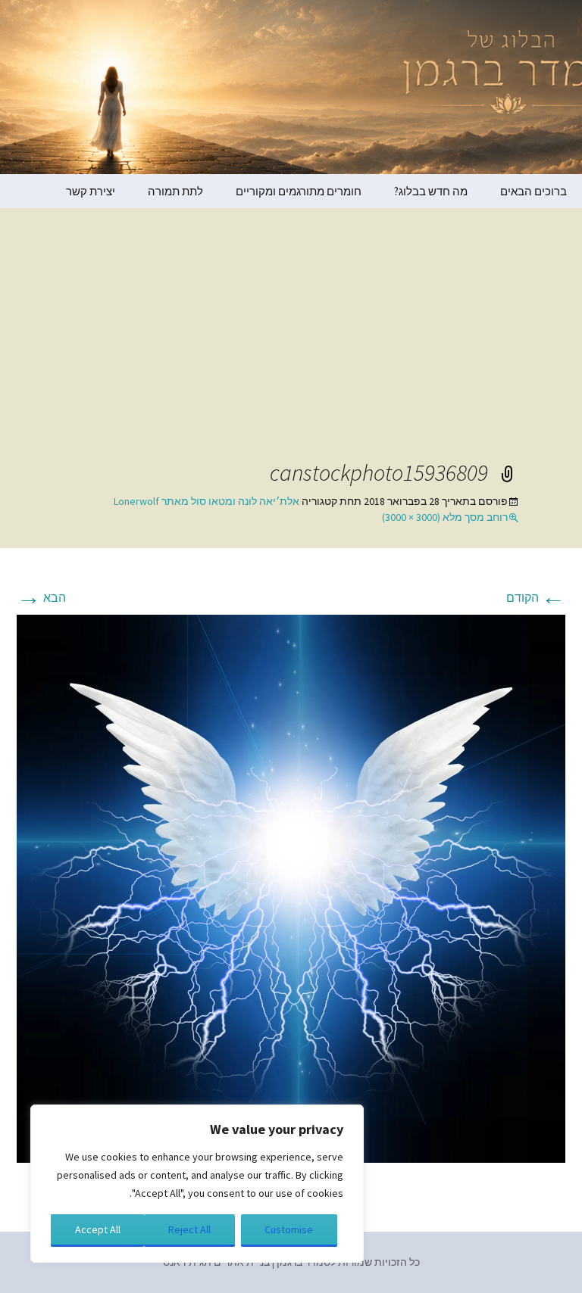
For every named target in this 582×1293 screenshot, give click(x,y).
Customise (288, 1229)
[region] (197, 1184)
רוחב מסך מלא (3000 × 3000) (445, 517)
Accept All (97, 1229)
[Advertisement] (291, 344)
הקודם (535, 597)
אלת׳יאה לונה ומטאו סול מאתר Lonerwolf (206, 501)
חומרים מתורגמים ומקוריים (298, 191)
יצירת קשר (90, 191)
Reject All (189, 1229)
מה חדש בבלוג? (431, 191)
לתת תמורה (175, 191)
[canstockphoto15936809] (291, 887)
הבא (41, 597)
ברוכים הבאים (533, 191)
